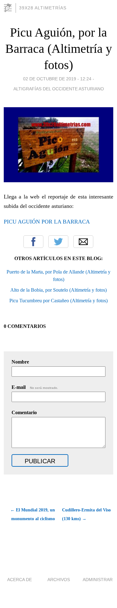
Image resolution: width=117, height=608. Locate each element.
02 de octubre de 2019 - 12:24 (57, 78)
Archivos (58, 579)
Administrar (98, 579)
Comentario (24, 412)
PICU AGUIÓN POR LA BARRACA (47, 222)
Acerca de (19, 579)
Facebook (33, 241)
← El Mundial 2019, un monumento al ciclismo (32, 514)
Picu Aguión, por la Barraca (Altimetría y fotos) (58, 48)
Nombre (20, 361)
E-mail (35, 387)
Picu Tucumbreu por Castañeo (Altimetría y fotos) (58, 300)
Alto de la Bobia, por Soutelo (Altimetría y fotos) (58, 290)
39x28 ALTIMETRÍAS (42, 7)
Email (83, 241)
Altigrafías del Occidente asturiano (58, 88)
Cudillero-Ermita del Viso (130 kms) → (86, 514)
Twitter (58, 241)
